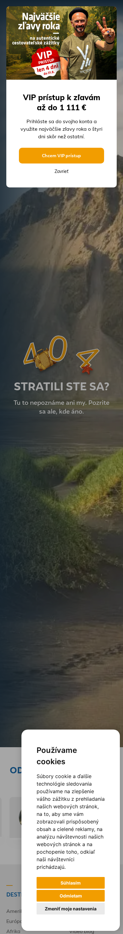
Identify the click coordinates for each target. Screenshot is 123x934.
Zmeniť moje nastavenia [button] (71, 908)
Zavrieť (61, 171)
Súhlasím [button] (71, 882)
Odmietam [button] (71, 895)
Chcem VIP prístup (61, 155)
